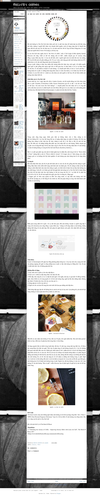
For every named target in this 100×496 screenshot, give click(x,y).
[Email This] (52, 442)
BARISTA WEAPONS (17, 28)
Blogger (59, 493)
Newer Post (31, 481)
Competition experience (17, 53)
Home (56, 481)
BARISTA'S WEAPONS (26, 4)
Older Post (82, 481)
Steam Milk (17, 59)
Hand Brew (16, 49)
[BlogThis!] (53, 442)
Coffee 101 (17, 39)
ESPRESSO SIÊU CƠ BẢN (21, 72)
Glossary (16, 55)
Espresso (16, 41)
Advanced (16, 37)
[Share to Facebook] (55, 442)
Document (16, 63)
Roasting (16, 57)
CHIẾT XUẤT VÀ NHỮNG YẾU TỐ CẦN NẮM (21, 107)
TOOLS (38, 444)
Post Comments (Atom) (60, 484)
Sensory (34, 444)
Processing (17, 61)
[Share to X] (54, 442)
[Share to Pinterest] (56, 442)
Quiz (15, 45)
